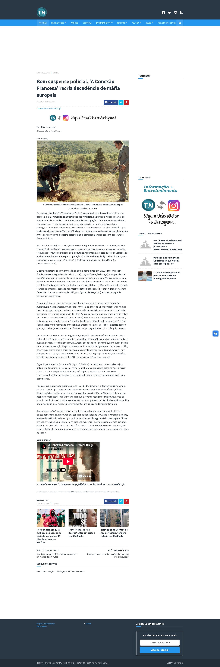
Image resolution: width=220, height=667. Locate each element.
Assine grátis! (160, 650)
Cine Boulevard (43, 73)
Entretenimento (103, 23)
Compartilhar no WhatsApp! (49, 108)
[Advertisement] (110, 50)
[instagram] (175, 13)
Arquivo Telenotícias (46, 623)
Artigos (74, 23)
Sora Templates (94, 663)
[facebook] (163, 13)
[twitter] (169, 13)
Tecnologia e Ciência (167, 23)
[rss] (181, 13)
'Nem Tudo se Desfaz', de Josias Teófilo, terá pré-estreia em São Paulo (114, 532)
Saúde (148, 23)
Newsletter (42, 626)
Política (135, 23)
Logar (105, 663)
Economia (87, 23)
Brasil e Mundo (57, 23)
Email (89, 623)
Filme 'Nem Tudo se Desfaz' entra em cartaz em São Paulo (82, 532)
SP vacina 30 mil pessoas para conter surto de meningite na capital (166, 275)
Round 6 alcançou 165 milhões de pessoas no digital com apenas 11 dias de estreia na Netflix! (49, 536)
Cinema (56, 73)
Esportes (121, 23)
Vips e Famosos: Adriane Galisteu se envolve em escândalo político (166, 260)
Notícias (43, 23)
